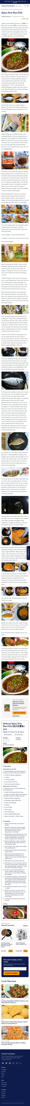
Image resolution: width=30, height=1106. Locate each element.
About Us (3, 1091)
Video (5, 904)
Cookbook (3, 1086)
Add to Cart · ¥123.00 (19, 712)
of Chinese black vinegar (13, 814)
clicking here (8, 149)
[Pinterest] (9, 1063)
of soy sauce (10, 811)
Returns (3, 1097)
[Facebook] (6, 1063)
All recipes (3, 1069)
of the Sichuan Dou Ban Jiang (16, 792)
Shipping (3, 1095)
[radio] (4, 729)
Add (11, 951)
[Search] (25, 6)
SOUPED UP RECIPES (8, 745)
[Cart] (28, 6)
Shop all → (26, 925)
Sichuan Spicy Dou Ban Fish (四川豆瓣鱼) (14, 725)
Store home (4, 1082)
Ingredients (7, 766)
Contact (3, 1093)
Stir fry (3, 1073)
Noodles (3, 1071)
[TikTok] (13, 1063)
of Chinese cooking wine (15, 775)
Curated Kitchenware (19, 1103)
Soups (2, 1075)
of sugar (9, 809)
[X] (16, 1063)
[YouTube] (2, 1063)
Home (2, 9)
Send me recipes (11, 973)
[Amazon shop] (20, 1063)
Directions (7, 821)
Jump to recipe (25, 18)
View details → (16, 715)
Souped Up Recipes (9, 9)
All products (4, 1084)
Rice (2, 1076)
